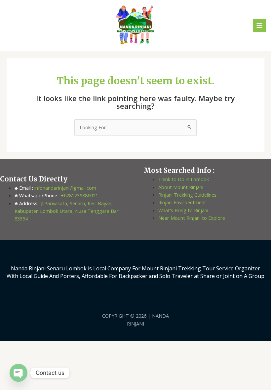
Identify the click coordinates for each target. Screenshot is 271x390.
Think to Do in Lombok (183, 179)
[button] (8, 25)
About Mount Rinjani (180, 187)
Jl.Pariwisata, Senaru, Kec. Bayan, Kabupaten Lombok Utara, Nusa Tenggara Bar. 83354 (67, 211)
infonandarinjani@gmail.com (64, 187)
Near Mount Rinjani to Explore (191, 217)
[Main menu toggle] (259, 25)
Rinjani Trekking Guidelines (187, 194)
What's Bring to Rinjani (183, 210)
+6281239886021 (78, 195)
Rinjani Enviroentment (182, 202)
